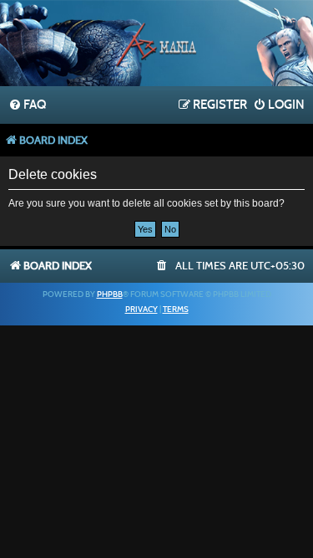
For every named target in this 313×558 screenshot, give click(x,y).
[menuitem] (27, 105)
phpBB (110, 294)
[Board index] (156, 45)
